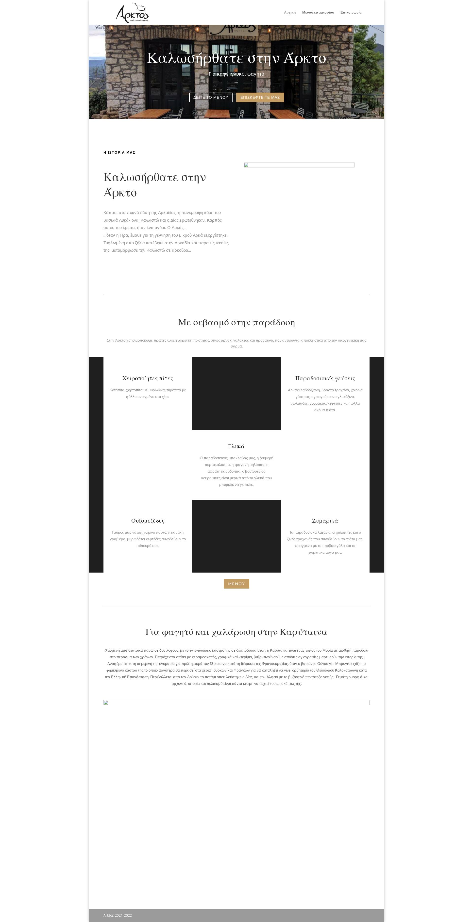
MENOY (236, 583)
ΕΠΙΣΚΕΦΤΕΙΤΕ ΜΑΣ (260, 97)
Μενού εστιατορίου (318, 13)
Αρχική (290, 13)
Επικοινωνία (351, 13)
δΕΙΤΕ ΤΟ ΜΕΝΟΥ (210, 97)
